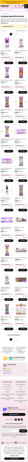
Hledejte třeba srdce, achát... (8, 10)
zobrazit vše (21, 360)
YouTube (22, 419)
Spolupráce (20, 398)
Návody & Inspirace (20, 391)
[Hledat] (25, 10)
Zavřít (27, 2)
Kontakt (7, 389)
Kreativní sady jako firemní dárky (7, 395)
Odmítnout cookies (14, 455)
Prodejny (7, 391)
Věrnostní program (20, 384)
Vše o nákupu (7, 384)
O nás (20, 387)
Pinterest (19, 419)
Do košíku (9, 62)
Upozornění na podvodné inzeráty (21, 401)
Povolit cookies (14, 458)
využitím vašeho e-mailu (20, 433)
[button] (14, 26)
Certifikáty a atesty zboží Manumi (20, 395)
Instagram (16, 419)
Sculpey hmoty (5, 13)
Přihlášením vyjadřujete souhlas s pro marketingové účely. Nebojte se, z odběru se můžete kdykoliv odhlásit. (14, 435)
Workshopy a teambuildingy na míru (7, 398)
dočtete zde (20, 453)
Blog (21, 389)
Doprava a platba (7, 387)
